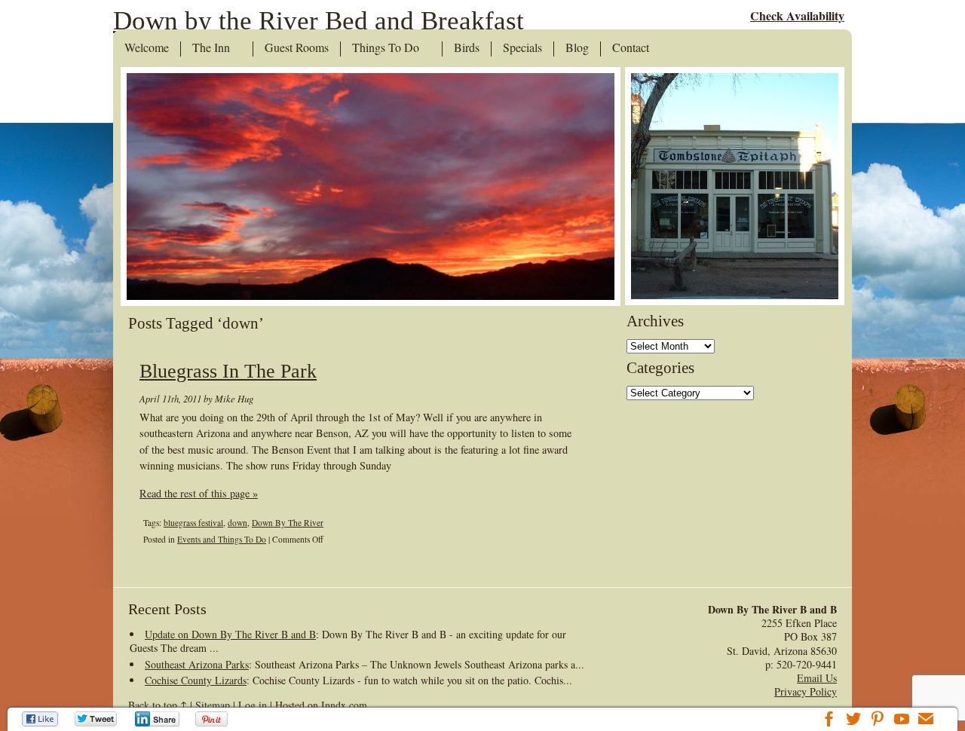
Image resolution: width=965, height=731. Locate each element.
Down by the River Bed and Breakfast (318, 21)
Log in (252, 705)
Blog (577, 48)
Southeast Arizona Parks (197, 664)
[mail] (925, 721)
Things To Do (385, 48)
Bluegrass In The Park (228, 371)
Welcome (146, 48)
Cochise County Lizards (196, 680)
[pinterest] (877, 721)
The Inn (211, 48)
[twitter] (853, 721)
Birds (466, 48)
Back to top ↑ (157, 705)
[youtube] (901, 721)
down (237, 522)
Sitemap (212, 705)
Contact (630, 48)
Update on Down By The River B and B (230, 634)
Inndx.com (344, 705)
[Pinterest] (213, 718)
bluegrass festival (193, 522)
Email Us (817, 678)
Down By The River (287, 522)
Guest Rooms (297, 48)
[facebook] (829, 721)
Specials (522, 48)
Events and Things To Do (221, 539)
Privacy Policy (805, 691)
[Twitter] (96, 718)
